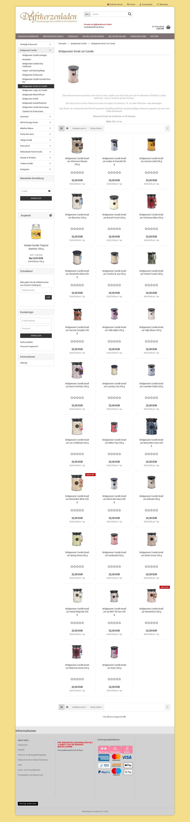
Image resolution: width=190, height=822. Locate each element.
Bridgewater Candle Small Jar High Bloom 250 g (151, 328)
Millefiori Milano (117, 36)
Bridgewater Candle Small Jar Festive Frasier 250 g (151, 272)
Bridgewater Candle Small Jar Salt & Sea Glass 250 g (114, 499)
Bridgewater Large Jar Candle (34, 90)
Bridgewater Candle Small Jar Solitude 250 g (151, 497)
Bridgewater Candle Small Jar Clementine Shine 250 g (77, 274)
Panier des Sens (138, 36)
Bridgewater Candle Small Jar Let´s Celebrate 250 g (77, 441)
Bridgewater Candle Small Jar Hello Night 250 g (114, 328)
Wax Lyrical (25, 146)
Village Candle (26, 140)
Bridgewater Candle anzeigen (34, 55)
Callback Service (116, 4)
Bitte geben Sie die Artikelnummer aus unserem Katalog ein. (34, 283)
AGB (20, 765)
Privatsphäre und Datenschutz (30, 775)
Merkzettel (163, 4)
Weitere (154, 36)
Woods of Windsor (28, 158)
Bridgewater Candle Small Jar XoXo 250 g (114, 666)
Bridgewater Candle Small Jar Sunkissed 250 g (114, 554)
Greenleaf (73, 36)
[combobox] (79, 128)
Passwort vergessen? (29, 346)
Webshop (86, 811)
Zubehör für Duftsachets (32, 111)
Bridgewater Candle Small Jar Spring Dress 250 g (77, 554)
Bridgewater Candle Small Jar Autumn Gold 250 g (151, 160)
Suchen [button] (132, 4)
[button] (61, 128)
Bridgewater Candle (53, 36)
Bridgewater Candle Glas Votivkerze (32, 65)
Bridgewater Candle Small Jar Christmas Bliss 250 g (151, 216)
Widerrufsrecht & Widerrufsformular (33, 760)
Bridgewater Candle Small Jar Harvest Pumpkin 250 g (77, 330)
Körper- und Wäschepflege (33, 70)
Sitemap (23, 363)
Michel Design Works (93, 36)
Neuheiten (26, 59)
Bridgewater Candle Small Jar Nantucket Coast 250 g (151, 443)
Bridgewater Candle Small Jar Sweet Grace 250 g (151, 554)
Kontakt (21, 750)
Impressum (22, 745)
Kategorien (24, 169)
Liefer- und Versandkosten (29, 770)
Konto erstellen (26, 342)
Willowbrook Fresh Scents (31, 152)
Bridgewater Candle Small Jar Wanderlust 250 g (151, 610)
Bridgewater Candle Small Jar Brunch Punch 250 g (114, 216)
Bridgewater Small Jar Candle (34, 86)
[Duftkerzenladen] (49, 16)
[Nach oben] (181, 817)
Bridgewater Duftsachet (32, 75)
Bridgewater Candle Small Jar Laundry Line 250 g (114, 385)
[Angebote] (50, 215)
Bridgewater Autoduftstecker (34, 103)
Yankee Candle (26, 163)
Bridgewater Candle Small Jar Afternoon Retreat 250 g (77, 161)
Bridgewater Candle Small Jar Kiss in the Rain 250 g (77, 385)
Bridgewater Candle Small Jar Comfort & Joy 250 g (114, 272)
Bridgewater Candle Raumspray (35, 107)
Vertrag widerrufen (28, 804)
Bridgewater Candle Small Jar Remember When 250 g (77, 499)
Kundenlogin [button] (146, 4)
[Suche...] (129, 14)
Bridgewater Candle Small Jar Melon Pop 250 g (114, 441)
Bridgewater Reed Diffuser (33, 94)
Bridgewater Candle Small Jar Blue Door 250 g (77, 216)
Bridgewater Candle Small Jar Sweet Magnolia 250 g (77, 612)
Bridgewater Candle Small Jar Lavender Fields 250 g (151, 385)
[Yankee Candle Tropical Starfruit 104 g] (36, 230)
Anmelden (36, 198)
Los (48, 297)
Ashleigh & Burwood (28, 36)
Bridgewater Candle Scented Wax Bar (36, 80)
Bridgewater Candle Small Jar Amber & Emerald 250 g (114, 161)
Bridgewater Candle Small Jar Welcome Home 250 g (77, 666)
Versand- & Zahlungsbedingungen (32, 755)
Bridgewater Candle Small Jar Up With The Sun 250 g (114, 612)
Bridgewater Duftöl (30, 99)
